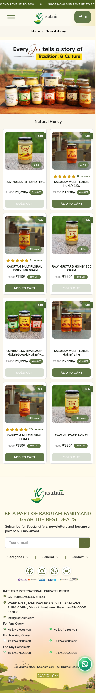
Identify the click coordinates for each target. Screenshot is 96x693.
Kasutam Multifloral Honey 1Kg (71, 184)
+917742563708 (65, 630)
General (48, 557)
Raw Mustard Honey (71, 435)
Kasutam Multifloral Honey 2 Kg (71, 352)
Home (35, 31)
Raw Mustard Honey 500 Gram (71, 268)
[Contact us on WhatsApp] (85, 663)
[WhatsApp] (54, 570)
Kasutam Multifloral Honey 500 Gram (24, 268)
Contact (78, 557)
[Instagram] (42, 570)
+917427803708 (19, 641)
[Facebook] (29, 570)
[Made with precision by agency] (48, 675)
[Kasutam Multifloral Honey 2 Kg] (71, 320)
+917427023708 (19, 653)
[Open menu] (11, 17)
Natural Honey (56, 31)
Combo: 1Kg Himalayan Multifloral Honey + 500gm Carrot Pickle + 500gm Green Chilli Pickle (24, 353)
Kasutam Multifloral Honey (24, 437)
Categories (15, 557)
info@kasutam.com (21, 618)
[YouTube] (66, 570)
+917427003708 (19, 630)
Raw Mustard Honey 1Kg (25, 182)
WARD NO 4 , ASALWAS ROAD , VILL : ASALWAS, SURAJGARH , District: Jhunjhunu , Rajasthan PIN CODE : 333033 (47, 607)
